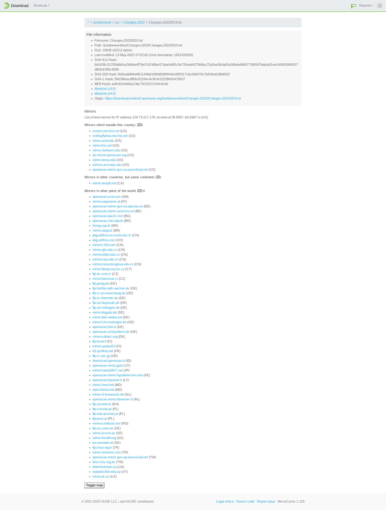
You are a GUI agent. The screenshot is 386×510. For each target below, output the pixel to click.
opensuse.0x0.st (104, 327)
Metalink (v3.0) (105, 88)
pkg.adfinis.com (103, 240)
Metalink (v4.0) (105, 93)
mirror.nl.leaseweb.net (108, 394)
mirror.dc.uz (100, 476)
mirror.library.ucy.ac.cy (108, 269)
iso (117, 22)
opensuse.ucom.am (106, 196)
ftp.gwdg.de (100, 283)
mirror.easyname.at (106, 201)
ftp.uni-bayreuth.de (105, 303)
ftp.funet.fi (99, 341)
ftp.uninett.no (101, 404)
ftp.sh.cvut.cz (101, 274)
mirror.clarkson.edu (106, 150)
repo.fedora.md (103, 389)
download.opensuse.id (108, 360)
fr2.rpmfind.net (102, 351)
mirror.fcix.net (102, 145)
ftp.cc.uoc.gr (101, 356)
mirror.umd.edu (103, 140)
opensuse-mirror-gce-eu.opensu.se (117, 206)
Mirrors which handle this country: (110, 125)
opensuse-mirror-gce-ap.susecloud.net (120, 457)
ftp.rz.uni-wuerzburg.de (108, 293)
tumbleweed (102, 22)
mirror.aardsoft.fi (104, 346)
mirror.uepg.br (102, 230)
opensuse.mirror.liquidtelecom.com (117, 375)
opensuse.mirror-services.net (113, 211)
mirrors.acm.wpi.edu (107, 164)
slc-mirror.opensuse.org (109, 155)
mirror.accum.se (103, 433)
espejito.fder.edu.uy (106, 471)
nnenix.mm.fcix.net (105, 131)
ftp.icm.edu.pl (102, 409)
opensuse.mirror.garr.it (108, 365)
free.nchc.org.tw (103, 462)
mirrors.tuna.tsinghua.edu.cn (112, 264)
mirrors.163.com (104, 245)
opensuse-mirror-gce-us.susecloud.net (120, 169)
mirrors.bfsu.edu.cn (106, 254)
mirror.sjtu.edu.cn (104, 249)
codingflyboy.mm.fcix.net (110, 136)
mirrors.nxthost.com (106, 423)
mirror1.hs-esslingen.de (109, 322)
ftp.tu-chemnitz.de (105, 298)
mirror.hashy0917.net (107, 370)
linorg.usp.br (101, 225)
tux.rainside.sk (102, 442)
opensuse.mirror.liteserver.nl (112, 399)
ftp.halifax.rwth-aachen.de (111, 288)
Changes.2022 (134, 22)
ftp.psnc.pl (99, 418)
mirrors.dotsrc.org (105, 336)
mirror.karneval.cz (105, 278)
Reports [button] (365, 5)
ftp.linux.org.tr (102, 447)
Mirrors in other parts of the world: (111, 191)
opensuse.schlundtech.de (110, 332)
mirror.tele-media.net (107, 317)
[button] (354, 6)
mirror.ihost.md (103, 385)
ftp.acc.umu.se (102, 428)
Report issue (266, 501)
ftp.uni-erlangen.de (106, 307)
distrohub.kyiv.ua (104, 467)
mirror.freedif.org (104, 438)
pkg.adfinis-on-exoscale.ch (111, 235)
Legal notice (225, 501)
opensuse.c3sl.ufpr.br (107, 221)
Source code (245, 501)
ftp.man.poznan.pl (105, 414)
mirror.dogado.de (104, 312)
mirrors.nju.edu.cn (105, 259)
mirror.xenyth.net (104, 183)
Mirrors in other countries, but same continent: (120, 177)
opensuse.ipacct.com (107, 216)
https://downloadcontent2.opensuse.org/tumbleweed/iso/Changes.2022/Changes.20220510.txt (173, 98)
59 (143, 190)
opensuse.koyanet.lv (107, 380)
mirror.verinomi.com (106, 452)
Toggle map (94, 485)
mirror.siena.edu (104, 160)
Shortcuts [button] (40, 5)
